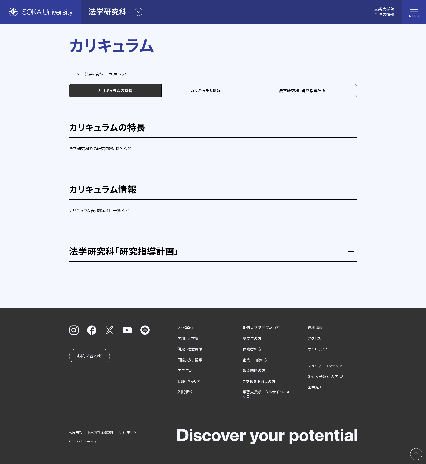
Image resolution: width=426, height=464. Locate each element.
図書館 (313, 387)
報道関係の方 (254, 370)
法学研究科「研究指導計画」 (303, 90)
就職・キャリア (189, 381)
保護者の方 (252, 349)
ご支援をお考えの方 (259, 381)
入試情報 (185, 392)
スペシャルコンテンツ (325, 366)
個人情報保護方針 (100, 432)
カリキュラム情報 (206, 90)
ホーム (74, 74)
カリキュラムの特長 (115, 90)
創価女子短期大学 (323, 376)
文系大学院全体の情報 (384, 12)
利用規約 (75, 432)
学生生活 (185, 370)
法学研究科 (94, 74)
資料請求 (315, 327)
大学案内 (185, 327)
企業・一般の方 (255, 360)
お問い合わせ (89, 355)
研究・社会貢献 (190, 349)
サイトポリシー (129, 432)
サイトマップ (318, 349)
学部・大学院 (188, 338)
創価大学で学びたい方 (261, 327)
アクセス (314, 338)
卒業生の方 (252, 338)
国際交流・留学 (190, 360)
